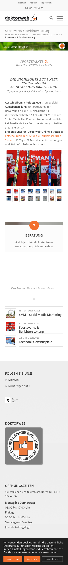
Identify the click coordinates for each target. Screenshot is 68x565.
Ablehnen (32, 558)
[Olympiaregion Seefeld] (23, 191)
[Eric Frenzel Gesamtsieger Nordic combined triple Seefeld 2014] (16, 191)
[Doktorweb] (28, 18)
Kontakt (33, 2)
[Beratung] (34, 225)
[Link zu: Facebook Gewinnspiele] (10, 341)
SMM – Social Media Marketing (40, 315)
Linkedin (13, 379)
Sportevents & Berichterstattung (27, 31)
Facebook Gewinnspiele (35, 342)
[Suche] (49, 18)
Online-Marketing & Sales (24, 34)
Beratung (34, 235)
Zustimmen (12, 558)
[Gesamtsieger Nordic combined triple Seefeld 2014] (34, 168)
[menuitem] (22, 3)
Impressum (46, 2)
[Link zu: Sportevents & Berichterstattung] (10, 326)
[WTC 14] (8, 198)
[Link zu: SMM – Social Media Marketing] (10, 313)
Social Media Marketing (49, 34)
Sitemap (22, 2)
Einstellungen (20, 549)
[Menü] (58, 18)
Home (7, 34)
